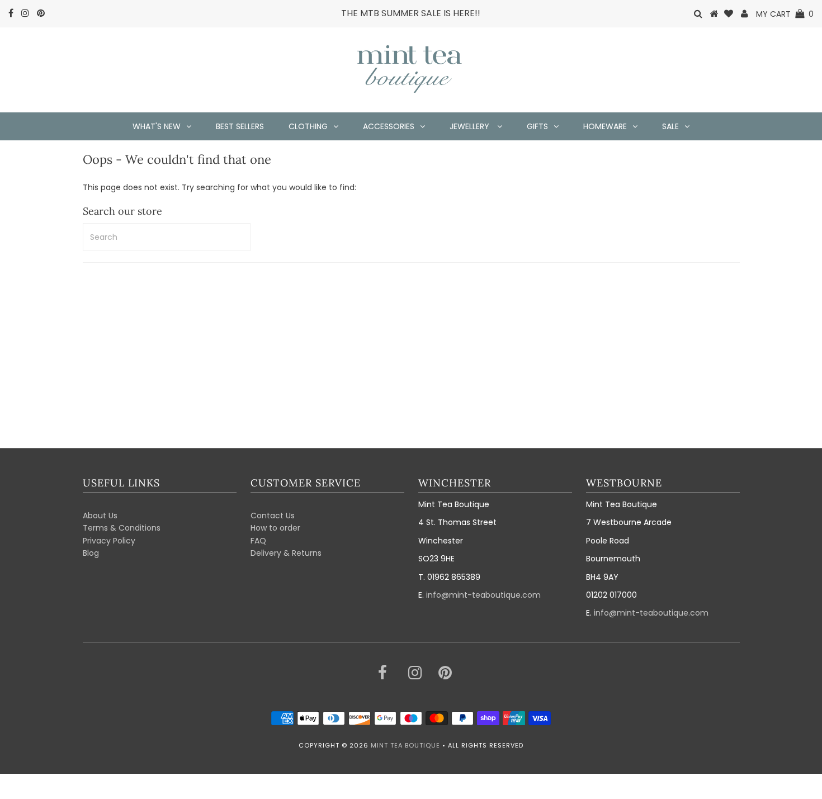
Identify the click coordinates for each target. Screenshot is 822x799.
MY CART (785, 14)
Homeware (605, 126)
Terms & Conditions (121, 527)
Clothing (308, 126)
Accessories (388, 126)
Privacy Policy (109, 540)
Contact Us (273, 515)
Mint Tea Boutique (405, 745)
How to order (275, 527)
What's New (157, 126)
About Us (100, 515)
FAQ (258, 540)
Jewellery (471, 126)
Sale (670, 126)
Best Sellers (240, 126)
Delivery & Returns (286, 553)
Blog (91, 553)
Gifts (537, 126)
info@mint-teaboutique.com (483, 595)
